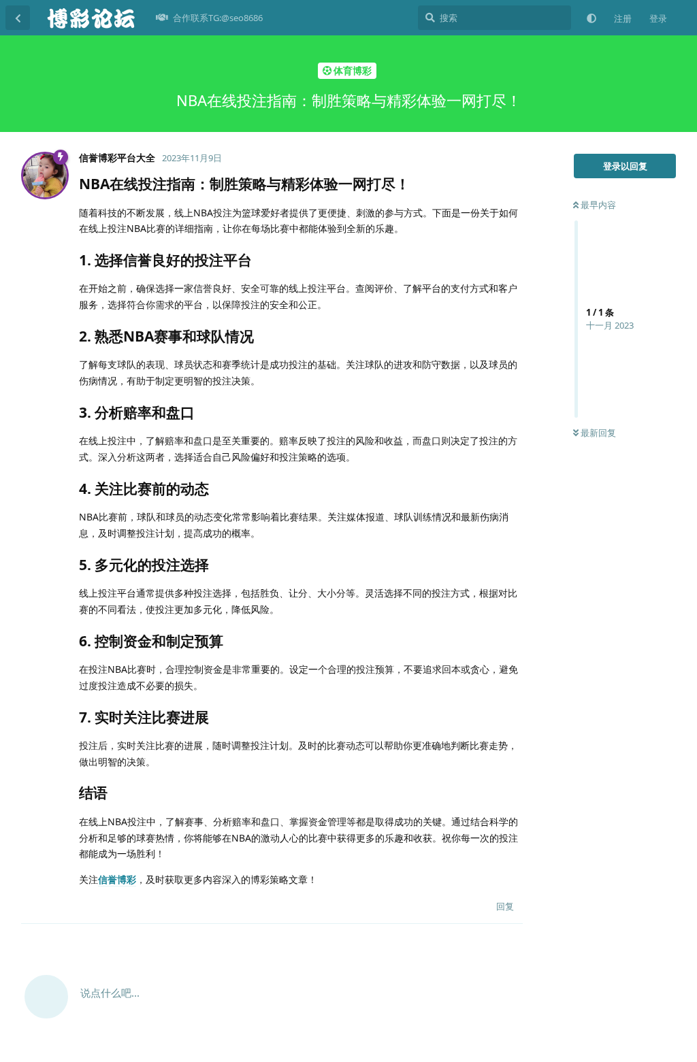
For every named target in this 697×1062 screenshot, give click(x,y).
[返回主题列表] (17, 17)
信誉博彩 (117, 879)
